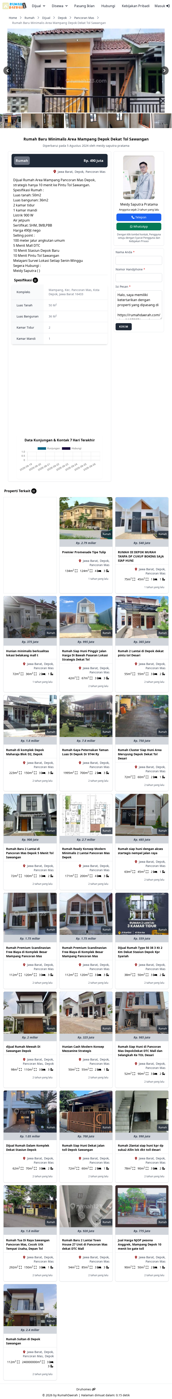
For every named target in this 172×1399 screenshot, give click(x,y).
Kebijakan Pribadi (136, 6)
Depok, (79, 172)
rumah (22, 160)
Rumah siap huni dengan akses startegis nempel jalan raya (140, 851)
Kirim (123, 326)
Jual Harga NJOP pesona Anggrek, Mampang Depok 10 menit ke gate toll (139, 1244)
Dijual (46, 18)
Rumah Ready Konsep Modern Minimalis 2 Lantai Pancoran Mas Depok (86, 853)
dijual (36, 6)
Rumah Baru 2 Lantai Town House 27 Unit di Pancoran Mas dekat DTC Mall (84, 1244)
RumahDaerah (67, 1395)
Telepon (140, 217)
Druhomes (84, 1389)
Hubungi (108, 6)
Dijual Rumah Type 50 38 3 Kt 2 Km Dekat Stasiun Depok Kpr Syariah (140, 952)
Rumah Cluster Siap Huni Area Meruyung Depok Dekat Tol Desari (140, 754)
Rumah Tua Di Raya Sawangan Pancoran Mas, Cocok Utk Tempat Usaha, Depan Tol (28, 1244)
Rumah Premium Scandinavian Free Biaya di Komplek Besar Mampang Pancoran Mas (28, 952)
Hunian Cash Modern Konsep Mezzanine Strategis (83, 1049)
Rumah (30, 18)
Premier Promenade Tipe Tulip (84, 552)
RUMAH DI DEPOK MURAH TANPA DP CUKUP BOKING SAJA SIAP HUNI (141, 556)
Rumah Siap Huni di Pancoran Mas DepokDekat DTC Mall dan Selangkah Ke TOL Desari (140, 1051)
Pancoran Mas (84, 18)
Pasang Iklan (84, 6)
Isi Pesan (123, 286)
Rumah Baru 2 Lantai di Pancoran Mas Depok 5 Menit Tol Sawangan (29, 853)
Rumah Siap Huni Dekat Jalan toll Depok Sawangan (83, 1147)
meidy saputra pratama (139, 204)
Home (13, 18)
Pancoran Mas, (33, 1064)
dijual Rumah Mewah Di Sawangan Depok (23, 1049)
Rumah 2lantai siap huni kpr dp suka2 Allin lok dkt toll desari (140, 1147)
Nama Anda (125, 252)
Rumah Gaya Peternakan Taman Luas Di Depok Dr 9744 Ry (85, 752)
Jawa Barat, (65, 172)
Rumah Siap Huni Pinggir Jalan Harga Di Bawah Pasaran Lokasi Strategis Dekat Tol (85, 655)
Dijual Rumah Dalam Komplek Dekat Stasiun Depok (27, 1147)
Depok (62, 18)
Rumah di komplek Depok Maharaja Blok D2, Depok (25, 752)
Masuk (160, 6)
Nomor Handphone (130, 269)
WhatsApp (140, 226)
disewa (57, 6)
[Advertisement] (30, 523)
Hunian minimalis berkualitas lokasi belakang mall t (27, 653)
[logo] (15, 6)
